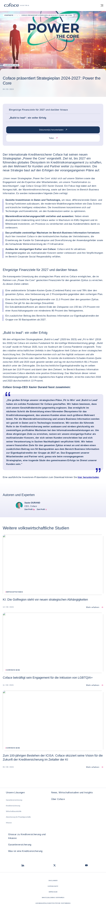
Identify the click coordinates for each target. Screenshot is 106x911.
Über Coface (58, 799)
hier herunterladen (88, 477)
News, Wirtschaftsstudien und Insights (72, 792)
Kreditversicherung (13, 806)
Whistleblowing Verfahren (53, 897)
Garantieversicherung (14, 800)
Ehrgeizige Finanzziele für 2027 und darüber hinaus (38, 109)
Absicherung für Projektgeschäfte (18, 817)
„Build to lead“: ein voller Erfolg (27, 117)
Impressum (53, 892)
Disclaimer (53, 880)
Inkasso (9, 823)
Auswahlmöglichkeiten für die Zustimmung (53, 903)
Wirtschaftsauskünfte (13, 811)
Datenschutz (53, 886)
